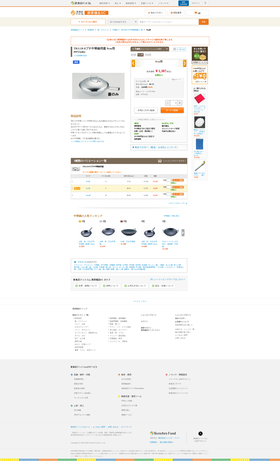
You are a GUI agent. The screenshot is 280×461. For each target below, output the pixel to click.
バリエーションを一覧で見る (182, 48)
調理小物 (78, 341)
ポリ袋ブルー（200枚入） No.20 (198, 153)
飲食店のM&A (79, 388)
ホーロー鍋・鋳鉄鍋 (127, 267)
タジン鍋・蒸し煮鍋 (102, 269)
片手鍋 (125, 265)
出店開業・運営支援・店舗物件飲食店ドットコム (103, 451)
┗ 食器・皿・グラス (116, 333)
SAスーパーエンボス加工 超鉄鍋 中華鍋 (170, 243)
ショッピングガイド (183, 315)
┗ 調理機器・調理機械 (117, 318)
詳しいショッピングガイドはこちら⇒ (167, 279)
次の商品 (184, 63)
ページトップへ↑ (140, 301)
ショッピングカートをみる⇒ (174, 161)
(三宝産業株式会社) (80, 55)
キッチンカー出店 (81, 398)
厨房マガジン (146, 328)
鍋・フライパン (103, 30)
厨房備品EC (126, 384)
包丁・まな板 (80, 338)
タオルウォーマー (82, 327)
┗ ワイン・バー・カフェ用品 (119, 327)
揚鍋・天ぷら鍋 (166, 265)
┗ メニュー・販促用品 (117, 336)
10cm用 (148, 55)
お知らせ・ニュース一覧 (184, 329)
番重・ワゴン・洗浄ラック (85, 350)
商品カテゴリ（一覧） (81, 315)
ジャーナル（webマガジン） (180, 379)
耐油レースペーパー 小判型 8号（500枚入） (199, 131)
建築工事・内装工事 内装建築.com (155, 453)
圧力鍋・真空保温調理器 (145, 267)
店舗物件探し (79, 379)
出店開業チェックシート (178, 388)
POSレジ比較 (126, 401)
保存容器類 (79, 347)
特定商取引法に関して (184, 325)
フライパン (78, 265)
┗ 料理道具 (77, 318)
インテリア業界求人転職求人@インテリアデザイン (190, 451)
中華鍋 (114, 30)
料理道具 (91, 30)
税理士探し (125, 410)
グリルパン (88, 265)
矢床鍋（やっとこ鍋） (150, 265)
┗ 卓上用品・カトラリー (117, 330)
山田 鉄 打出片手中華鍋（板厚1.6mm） (149, 242)
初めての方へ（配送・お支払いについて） (157, 147)
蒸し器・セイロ (112, 267)
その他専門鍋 (87, 269)
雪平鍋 (138, 265)
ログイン (196, 3)
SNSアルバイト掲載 (82, 415)
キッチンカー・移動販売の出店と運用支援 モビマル (126, 453)
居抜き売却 (78, 384)
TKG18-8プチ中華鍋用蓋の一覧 (132, 30)
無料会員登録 (183, 3)
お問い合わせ (180, 338)
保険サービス (126, 415)
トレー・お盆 (80, 324)
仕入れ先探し (126, 379)
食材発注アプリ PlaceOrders (132, 388)
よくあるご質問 (181, 335)
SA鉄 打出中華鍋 (127, 241)
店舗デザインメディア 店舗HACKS (179, 453)
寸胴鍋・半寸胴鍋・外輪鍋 (104, 265)
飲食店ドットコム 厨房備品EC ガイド (91, 280)
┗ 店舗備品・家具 (115, 338)
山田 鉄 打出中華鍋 (107, 242)
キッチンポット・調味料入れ (86, 333)
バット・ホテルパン (82, 330)
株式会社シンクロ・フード (168, 438)
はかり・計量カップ (82, 344)
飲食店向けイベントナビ (178, 393)
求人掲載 (77, 410)
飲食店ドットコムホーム (80, 427)
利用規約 (153, 442)
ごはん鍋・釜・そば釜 (89, 267)
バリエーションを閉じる (167, 49)
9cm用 (140, 55)
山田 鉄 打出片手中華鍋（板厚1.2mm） (87, 242)
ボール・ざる (80, 336)
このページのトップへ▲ (177, 203)
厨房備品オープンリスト (150, 330)
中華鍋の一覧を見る (171, 216)
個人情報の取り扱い (183, 332)
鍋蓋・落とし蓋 (117, 269)
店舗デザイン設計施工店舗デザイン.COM (134, 451)
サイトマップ (126, 427)
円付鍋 (131, 265)
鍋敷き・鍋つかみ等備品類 (134, 269)
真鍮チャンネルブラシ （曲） (199, 174)
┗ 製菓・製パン (114, 324)
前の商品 (133, 63)
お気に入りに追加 (146, 110)
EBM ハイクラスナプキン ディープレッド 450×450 (199, 109)
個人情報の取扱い (167, 442)
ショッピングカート (149, 315)
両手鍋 (118, 265)
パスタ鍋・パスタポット (166, 267)
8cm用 (133, 55)
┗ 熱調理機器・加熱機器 (117, 321)
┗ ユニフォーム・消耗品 (117, 341)
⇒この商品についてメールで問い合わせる (87, 141)
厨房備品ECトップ (77, 30)
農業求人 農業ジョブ (199, 453)
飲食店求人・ (160, 451)
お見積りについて (182, 322)
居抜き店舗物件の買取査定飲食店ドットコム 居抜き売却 (89, 453)
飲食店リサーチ (175, 384)
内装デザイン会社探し (83, 393)
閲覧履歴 (177, 13)
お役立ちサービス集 (129, 405)
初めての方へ (157, 13)
